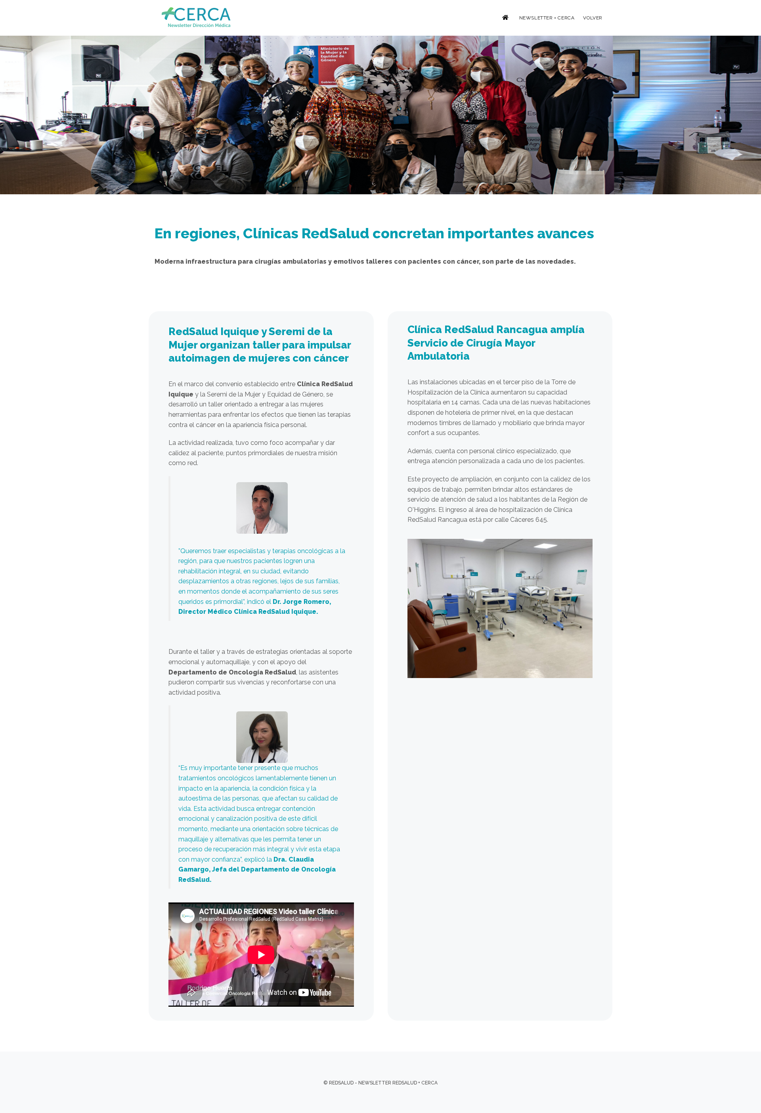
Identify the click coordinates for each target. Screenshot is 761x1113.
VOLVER (592, 18)
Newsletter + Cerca (547, 18)
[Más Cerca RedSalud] (197, 17)
